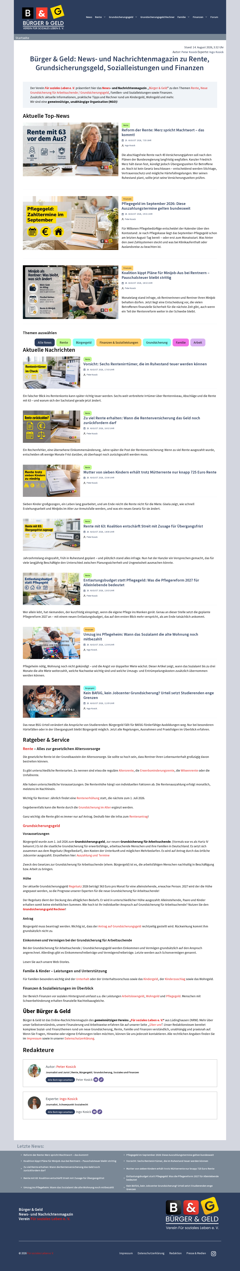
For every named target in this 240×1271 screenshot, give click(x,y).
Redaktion (175, 1253)
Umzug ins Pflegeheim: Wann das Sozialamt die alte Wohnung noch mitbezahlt (140, 637)
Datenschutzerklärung (79, 1038)
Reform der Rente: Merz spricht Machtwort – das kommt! (163, 132)
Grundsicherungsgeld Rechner (157, 17)
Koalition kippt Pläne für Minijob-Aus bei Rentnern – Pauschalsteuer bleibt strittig (165, 275)
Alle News (44, 342)
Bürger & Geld (158, 88)
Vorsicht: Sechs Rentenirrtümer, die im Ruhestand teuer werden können (145, 363)
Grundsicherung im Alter (95, 807)
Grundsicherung (157, 342)
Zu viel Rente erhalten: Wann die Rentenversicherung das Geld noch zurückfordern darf (141, 420)
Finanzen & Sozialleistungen (119, 342)
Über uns (155, 1025)
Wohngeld (153, 996)
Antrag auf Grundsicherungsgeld (120, 926)
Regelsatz (75, 886)
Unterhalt (82, 979)
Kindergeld (150, 979)
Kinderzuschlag (175, 979)
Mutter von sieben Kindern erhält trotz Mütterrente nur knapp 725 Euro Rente (149, 472)
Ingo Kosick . (92, 649)
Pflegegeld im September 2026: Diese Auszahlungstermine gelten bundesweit (156, 206)
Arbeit (198, 342)
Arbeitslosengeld (133, 996)
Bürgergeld (83, 342)
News (89, 17)
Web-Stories (61, 962)
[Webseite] (101, 1079)
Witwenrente (189, 770)
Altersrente (126, 770)
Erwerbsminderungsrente (157, 770)
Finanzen (198, 17)
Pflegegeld (173, 996)
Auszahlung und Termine (93, 855)
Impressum (34, 1038)
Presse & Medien (196, 1253)
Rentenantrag (138, 816)
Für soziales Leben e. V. (60, 88)
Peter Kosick (189, 52)
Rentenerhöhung (88, 798)
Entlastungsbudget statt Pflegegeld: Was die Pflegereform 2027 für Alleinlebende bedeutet (141, 582)
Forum (214, 17)
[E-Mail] (95, 1079)
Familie (181, 17)
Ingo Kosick (216, 52)
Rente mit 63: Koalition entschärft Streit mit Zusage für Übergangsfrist (143, 526)
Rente (98, 17)
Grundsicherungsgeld (121, 17)
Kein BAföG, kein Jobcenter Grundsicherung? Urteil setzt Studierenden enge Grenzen (148, 695)
